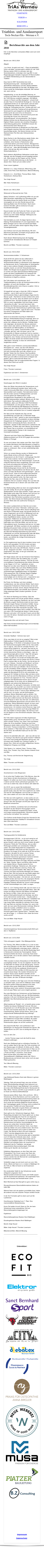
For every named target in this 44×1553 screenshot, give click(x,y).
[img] (22, 5)
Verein (21, 17)
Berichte (21, 26)
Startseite (22, 13)
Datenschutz (21, 1538)
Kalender (22, 22)
